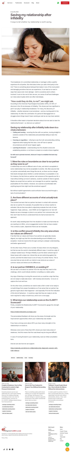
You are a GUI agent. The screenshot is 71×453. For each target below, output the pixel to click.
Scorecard (26, 3)
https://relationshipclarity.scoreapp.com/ (23, 312)
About (37, 3)
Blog (33, 3)
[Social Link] (4, 449)
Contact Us (65, 2)
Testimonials (18, 3)
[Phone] (58, 3)
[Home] (3, 3)
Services (9, 3)
